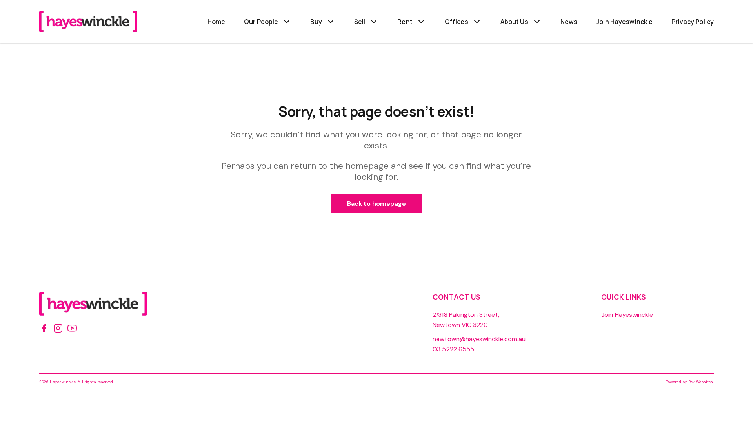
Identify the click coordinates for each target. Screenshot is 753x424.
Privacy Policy (692, 21)
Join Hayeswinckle (624, 21)
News (569, 21)
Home (216, 21)
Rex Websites (700, 381)
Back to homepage (376, 203)
